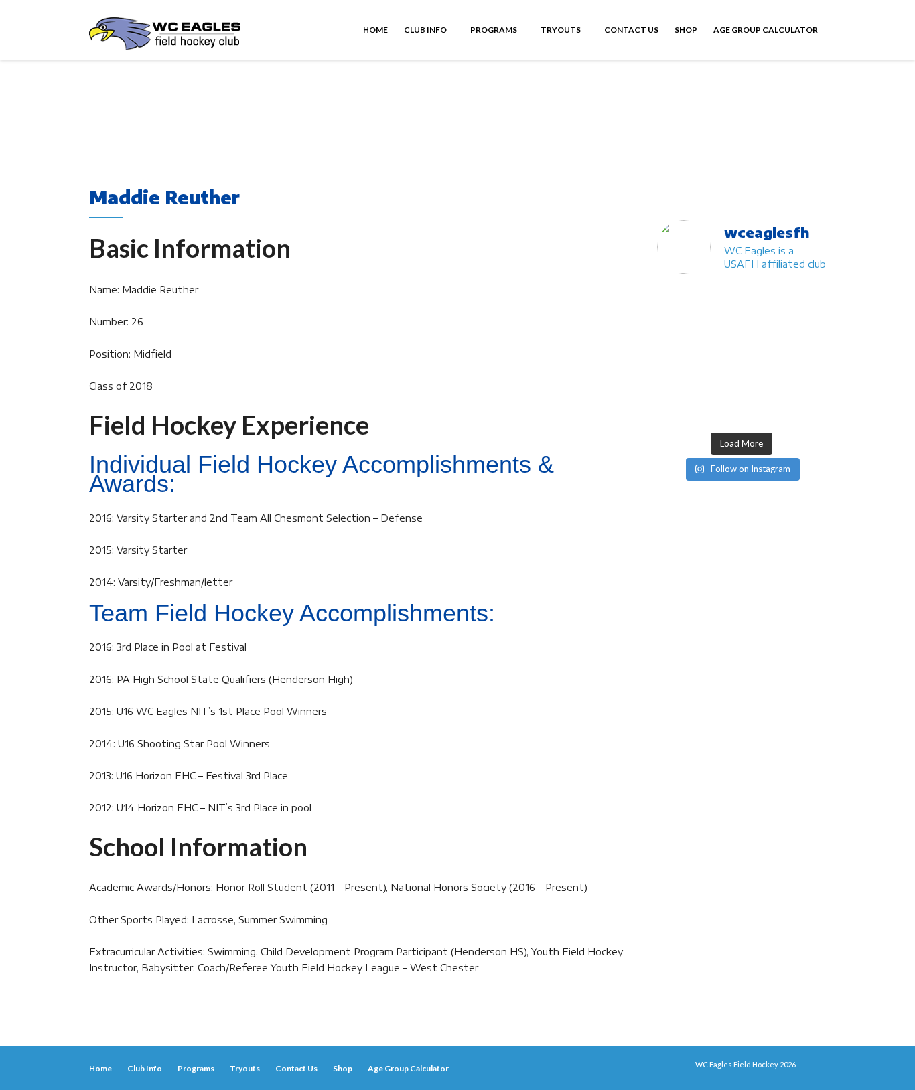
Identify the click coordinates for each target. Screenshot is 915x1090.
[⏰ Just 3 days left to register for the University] (763, 382)
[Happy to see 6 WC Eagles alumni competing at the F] (676, 382)
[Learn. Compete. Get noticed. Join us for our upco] (763, 410)
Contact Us (631, 30)
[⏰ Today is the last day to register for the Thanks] (719, 382)
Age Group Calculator (765, 30)
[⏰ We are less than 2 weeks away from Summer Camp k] (763, 355)
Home (375, 30)
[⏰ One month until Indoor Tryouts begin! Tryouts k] (807, 355)
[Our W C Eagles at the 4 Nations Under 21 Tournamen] (719, 300)
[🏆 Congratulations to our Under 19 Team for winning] (807, 327)
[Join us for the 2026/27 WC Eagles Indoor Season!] (763, 300)
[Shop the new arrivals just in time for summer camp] (763, 327)
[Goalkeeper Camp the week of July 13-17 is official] (676, 410)
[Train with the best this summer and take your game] (807, 410)
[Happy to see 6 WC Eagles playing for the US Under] (807, 300)
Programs (494, 30)
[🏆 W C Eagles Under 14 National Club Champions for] (719, 355)
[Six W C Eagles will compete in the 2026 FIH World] (676, 300)
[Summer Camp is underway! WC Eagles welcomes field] (676, 327)
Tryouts (561, 30)
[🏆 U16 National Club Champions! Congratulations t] (676, 355)
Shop (686, 30)
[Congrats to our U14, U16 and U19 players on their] (807, 382)
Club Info (426, 30)
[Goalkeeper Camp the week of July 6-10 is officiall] (719, 410)
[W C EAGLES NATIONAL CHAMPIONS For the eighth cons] (719, 327)
